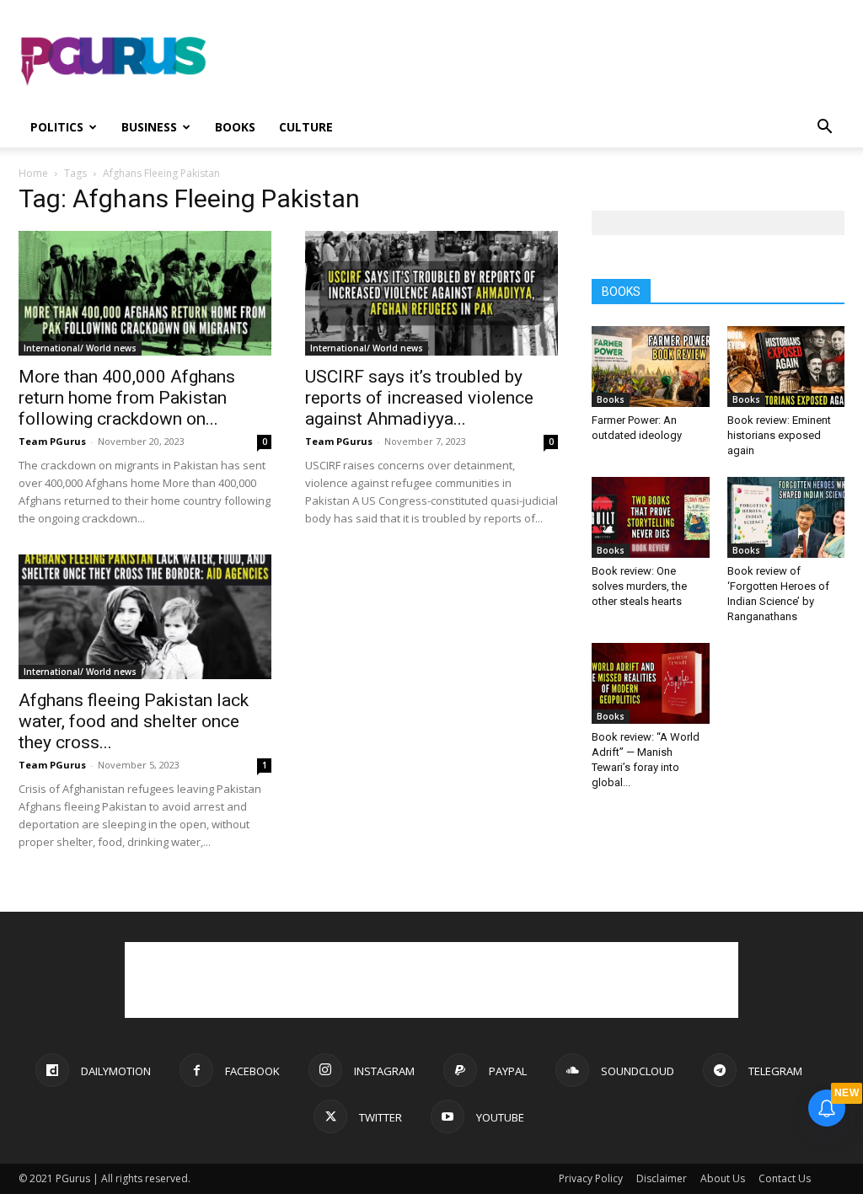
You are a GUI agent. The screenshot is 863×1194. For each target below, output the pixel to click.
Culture (306, 127)
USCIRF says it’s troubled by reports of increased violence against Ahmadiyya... (419, 398)
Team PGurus (52, 441)
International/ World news (80, 348)
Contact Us (784, 1178)
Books (235, 127)
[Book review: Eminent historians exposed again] (786, 366)
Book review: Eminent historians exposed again (779, 435)
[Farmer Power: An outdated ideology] (651, 366)
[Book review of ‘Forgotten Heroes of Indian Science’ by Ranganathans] (786, 517)
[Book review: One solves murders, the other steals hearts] (651, 517)
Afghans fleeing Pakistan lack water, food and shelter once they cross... (134, 721)
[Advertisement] (537, 61)
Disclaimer (661, 1178)
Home (33, 173)
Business (149, 127)
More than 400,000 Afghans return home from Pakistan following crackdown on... (127, 398)
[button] (824, 128)
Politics (56, 127)
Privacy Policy (591, 1178)
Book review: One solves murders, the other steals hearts (639, 586)
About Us (722, 1178)
